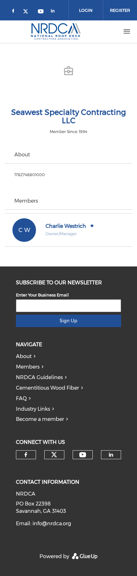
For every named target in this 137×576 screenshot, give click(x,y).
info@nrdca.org (51, 523)
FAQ (21, 398)
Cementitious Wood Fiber (47, 388)
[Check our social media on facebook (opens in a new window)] (14, 12)
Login (85, 10)
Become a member (40, 419)
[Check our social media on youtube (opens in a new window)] (41, 12)
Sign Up (68, 321)
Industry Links (33, 409)
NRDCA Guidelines (39, 377)
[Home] (56, 31)
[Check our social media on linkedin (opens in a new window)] (54, 12)
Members (28, 367)
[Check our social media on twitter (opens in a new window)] (27, 12)
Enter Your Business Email (42, 294)
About (24, 356)
